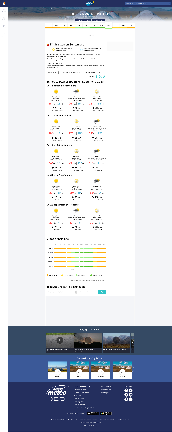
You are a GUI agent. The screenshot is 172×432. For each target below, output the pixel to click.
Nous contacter (79, 405)
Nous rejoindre (79, 402)
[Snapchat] (126, 395)
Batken (51, 266)
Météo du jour (52, 73)
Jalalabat (50, 262)
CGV (68, 420)
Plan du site (74, 420)
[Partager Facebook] (96, 76)
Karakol (51, 257)
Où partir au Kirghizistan (92, 73)
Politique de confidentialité (107, 420)
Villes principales (98, 20)
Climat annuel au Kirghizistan (70, 73)
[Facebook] (126, 390)
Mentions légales (56, 420)
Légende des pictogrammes (84, 408)
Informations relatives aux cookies (88, 420)
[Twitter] (130, 390)
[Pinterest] (126, 399)
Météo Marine (106, 390)
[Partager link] (104, 76)
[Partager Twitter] (100, 76)
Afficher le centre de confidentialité (91, 422)
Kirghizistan (52, 8)
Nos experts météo (81, 390)
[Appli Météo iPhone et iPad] (93, 413)
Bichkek (50, 253)
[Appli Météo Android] (106, 413)
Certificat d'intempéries (82, 393)
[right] (132, 340)
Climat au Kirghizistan (83, 20)
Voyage (47, 8)
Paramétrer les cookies (122, 420)
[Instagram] (130, 395)
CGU (63, 420)
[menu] (4, 3)
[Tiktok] (130, 399)
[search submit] (169, 3)
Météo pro (105, 393)
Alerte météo (78, 396)
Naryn (51, 248)
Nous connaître (79, 399)
